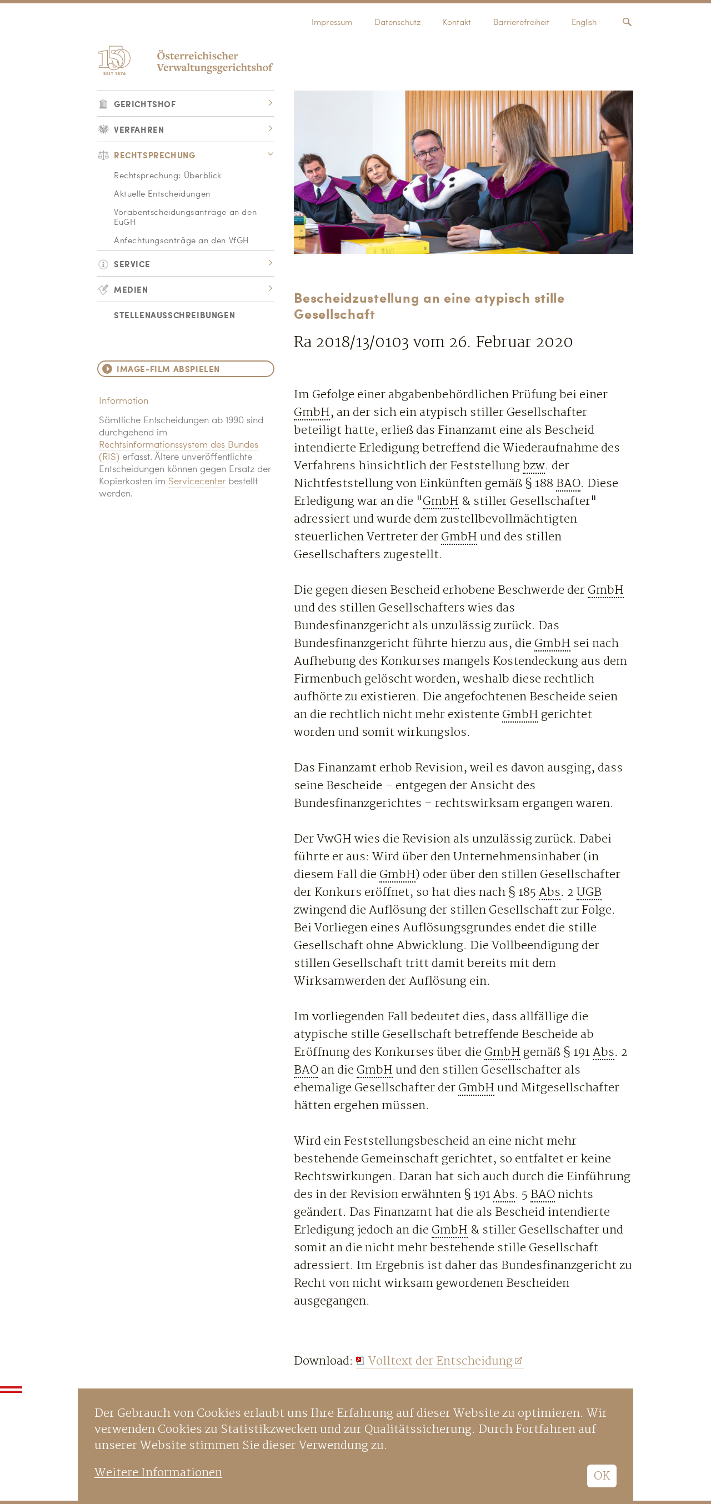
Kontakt (457, 23)
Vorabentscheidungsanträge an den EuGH (185, 218)
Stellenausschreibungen (174, 314)
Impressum (332, 23)
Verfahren (139, 129)
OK (602, 1476)
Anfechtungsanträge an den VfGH (181, 241)
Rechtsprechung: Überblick (168, 176)
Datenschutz (397, 23)
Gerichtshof (145, 103)
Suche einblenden (627, 22)
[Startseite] (183, 60)
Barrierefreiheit (521, 23)
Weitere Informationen (158, 1473)
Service (132, 263)
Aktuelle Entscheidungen (162, 194)
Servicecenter (197, 482)
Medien (131, 289)
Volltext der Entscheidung (440, 1361)
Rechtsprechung (154, 155)
